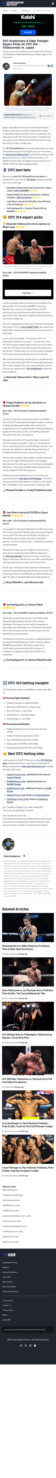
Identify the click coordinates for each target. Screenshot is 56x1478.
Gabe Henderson (19, 63)
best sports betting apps (30, 478)
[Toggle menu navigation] (53, 3)
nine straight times (30, 327)
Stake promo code (10, 1236)
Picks (15, 11)
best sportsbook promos (34, 766)
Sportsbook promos (11, 1200)
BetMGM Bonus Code (16, 781)
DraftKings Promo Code (17, 799)
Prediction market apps (13, 1195)
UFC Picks (25, 11)
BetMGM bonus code (11, 1205)
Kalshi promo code (11, 1242)
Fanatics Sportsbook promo (14, 1226)
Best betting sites (10, 1189)
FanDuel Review (42, 795)
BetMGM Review (14, 784)
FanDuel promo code (12, 1221)
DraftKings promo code (13, 1231)
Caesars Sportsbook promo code (17, 1215)
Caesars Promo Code (16, 774)
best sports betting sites (17, 154)
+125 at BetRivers (34, 368)
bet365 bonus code (11, 1210)
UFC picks (31, 179)
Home (5, 11)
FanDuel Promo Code (16, 795)
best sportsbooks (14, 556)
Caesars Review (14, 777)
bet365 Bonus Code (15, 788)
